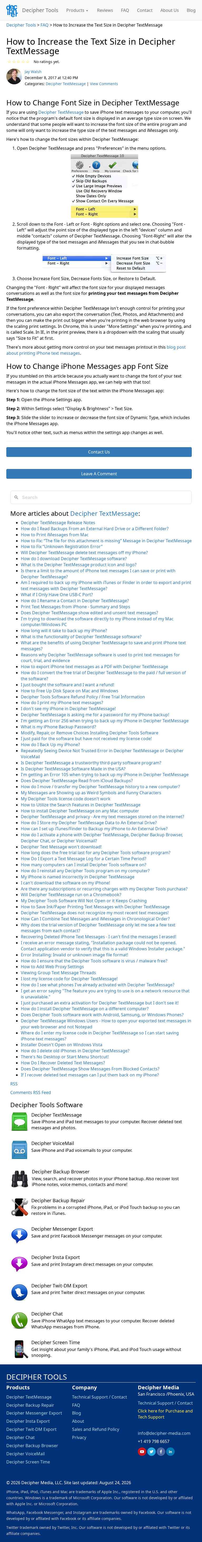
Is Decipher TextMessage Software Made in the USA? (73, 769)
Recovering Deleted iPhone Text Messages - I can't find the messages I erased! (98, 937)
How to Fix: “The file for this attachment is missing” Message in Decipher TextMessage (106, 541)
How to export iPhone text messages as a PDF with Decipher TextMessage (94, 666)
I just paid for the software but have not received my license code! (86, 738)
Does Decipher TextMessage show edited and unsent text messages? (89, 613)
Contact (145, 10)
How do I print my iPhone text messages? (62, 702)
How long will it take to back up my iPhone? (64, 630)
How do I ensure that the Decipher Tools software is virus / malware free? (94, 961)
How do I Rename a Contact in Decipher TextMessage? (75, 601)
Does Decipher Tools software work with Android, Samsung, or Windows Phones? (102, 1015)
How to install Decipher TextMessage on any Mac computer (80, 811)
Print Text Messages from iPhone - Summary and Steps (75, 607)
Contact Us (99, 452)
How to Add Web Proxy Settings (52, 966)
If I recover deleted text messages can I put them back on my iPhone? (90, 1075)
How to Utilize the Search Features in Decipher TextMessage (80, 805)
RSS (14, 1084)
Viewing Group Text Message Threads (58, 973)
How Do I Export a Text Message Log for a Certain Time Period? (83, 859)
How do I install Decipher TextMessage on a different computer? (85, 1009)
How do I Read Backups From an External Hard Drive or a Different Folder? (95, 529)
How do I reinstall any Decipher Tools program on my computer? (85, 871)
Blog (191, 10)
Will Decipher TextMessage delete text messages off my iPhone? (84, 552)
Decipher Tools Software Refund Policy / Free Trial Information (83, 697)
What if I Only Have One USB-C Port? (57, 594)
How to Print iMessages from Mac (55, 535)
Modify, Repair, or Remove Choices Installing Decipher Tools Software (89, 733)
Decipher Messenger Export (62, 1229)
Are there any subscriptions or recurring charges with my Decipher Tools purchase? (104, 889)
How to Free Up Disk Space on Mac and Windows (69, 691)
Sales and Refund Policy (95, 1429)
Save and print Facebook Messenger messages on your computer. (96, 1236)
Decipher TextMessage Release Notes (58, 522)
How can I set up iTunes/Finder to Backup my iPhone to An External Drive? (94, 829)
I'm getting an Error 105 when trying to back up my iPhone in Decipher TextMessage (105, 774)
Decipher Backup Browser (60, 1171)
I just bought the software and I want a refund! (67, 685)
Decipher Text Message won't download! (61, 847)
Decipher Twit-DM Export (59, 1285)
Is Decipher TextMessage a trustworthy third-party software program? (91, 763)
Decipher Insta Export (55, 1257)
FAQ (125, 10)
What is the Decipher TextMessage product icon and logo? (79, 565)
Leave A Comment (99, 474)
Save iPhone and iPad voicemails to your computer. (81, 1150)
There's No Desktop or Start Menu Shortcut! (65, 1057)
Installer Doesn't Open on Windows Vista (61, 1045)
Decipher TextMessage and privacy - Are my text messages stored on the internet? (102, 816)
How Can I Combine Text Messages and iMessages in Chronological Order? (95, 919)
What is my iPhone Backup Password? (58, 727)
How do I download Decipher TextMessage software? (74, 558)
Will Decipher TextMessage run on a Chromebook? (71, 895)
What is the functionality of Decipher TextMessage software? (81, 637)
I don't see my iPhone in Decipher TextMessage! (68, 708)
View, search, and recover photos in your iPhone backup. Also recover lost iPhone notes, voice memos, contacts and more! (105, 1182)
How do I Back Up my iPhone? (50, 744)
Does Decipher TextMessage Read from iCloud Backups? (77, 780)
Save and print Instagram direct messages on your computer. (92, 1264)
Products (75, 10)
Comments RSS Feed (30, 1092)
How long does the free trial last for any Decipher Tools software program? (95, 852)
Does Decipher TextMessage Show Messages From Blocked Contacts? (90, 1069)
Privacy (79, 1437)
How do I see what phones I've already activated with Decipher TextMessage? (97, 985)
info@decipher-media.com (164, 1433)
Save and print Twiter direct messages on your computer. (88, 1292)
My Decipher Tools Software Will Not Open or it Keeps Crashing (84, 901)
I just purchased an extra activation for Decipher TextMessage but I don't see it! (100, 1003)
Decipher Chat (47, 1314)
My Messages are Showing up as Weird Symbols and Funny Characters (91, 793)
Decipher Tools (40, 10)
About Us (169, 10)
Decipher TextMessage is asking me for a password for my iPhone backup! (95, 715)
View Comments (104, 83)
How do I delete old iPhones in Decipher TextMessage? (75, 1051)
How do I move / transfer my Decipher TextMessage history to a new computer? (100, 787)
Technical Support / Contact (99, 1397)
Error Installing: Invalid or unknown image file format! (74, 955)
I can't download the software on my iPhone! (65, 883)
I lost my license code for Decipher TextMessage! (69, 979)
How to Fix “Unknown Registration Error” (62, 546)
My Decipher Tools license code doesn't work (65, 799)
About (78, 1421)
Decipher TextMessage (66, 83)
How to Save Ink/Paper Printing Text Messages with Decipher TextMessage (95, 907)
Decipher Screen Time (55, 1342)
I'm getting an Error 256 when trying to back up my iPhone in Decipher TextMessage (105, 721)
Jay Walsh (33, 71)
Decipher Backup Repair (58, 1200)
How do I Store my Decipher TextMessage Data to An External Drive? (89, 823)
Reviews (105, 10)
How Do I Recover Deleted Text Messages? (63, 1063)
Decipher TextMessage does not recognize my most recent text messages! (95, 913)
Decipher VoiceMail (52, 1143)
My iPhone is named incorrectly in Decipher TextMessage (77, 877)
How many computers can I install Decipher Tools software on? (83, 865)
